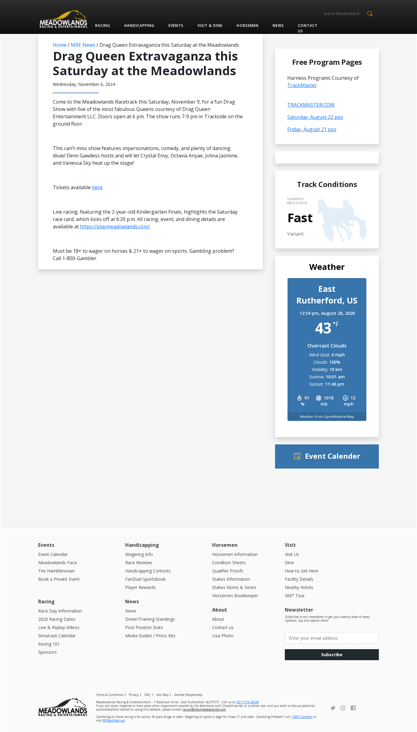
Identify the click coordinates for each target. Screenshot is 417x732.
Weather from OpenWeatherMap (327, 416)
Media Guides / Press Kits (150, 635)
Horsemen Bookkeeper (235, 595)
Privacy (134, 694)
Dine (289, 562)
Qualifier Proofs (227, 571)
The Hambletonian (56, 571)
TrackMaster (302, 85)
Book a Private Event (59, 579)
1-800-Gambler (302, 717)
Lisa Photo (223, 635)
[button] (370, 13)
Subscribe (332, 654)
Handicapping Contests (148, 571)
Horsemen (247, 25)
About (218, 619)
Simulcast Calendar (57, 635)
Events (176, 25)
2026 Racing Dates (56, 619)
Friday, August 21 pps (311, 129)
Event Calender (332, 456)
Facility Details (299, 579)
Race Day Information (60, 611)
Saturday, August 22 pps (315, 117)
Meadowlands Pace (57, 562)
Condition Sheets (229, 562)
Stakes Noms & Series (234, 587)
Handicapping (139, 25)
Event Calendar (53, 554)
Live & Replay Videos (58, 627)
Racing (102, 25)
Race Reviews (138, 562)
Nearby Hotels (299, 587)
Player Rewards (140, 587)
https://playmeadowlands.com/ (115, 226)
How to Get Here (301, 571)
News (278, 25)
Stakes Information (231, 579)
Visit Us (292, 554)
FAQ (147, 694)
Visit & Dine (210, 25)
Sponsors (47, 652)
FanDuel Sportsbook (145, 579)
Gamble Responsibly (188, 694)
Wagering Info (139, 554)
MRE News (83, 45)
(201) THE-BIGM (247, 702)
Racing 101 (49, 644)
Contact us (307, 28)
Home (60, 45)
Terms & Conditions (110, 694)
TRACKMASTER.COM (311, 104)
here (97, 187)
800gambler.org (114, 720)
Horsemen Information (235, 554)
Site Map (162, 694)
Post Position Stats (144, 627)
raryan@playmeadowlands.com (204, 709)
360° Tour (295, 595)
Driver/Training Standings (150, 619)
